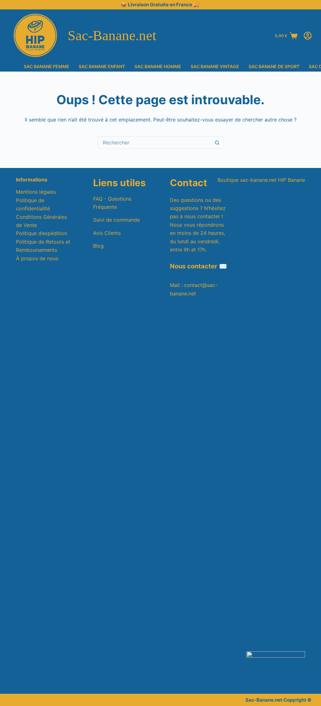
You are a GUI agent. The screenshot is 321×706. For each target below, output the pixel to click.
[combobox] (154, 142)
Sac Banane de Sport (274, 66)
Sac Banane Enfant (102, 66)
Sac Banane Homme (157, 66)
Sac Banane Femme (46, 66)
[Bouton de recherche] (217, 142)
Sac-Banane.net (112, 35)
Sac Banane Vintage (215, 66)
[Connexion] (308, 36)
